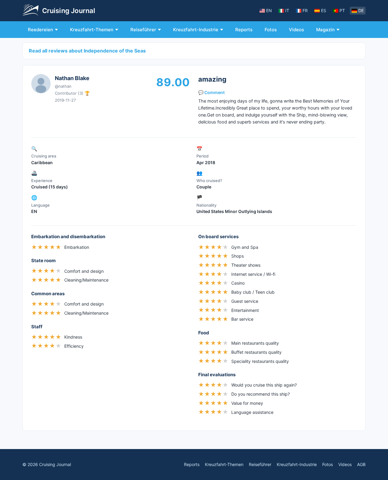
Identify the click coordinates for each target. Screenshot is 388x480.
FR (305, 10)
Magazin (325, 29)
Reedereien (40, 29)
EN (269, 10)
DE (361, 10)
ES (323, 10)
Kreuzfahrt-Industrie (195, 29)
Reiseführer (143, 29)
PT (342, 10)
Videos (296, 29)
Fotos (271, 29)
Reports (244, 29)
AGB (361, 464)
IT (287, 10)
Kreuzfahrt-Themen (91, 29)
